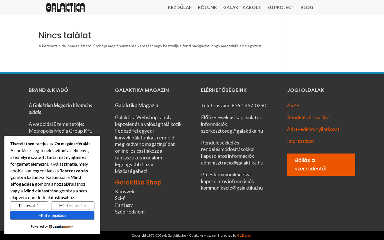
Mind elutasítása (72, 205)
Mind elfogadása (52, 215)
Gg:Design (244, 235)
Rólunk (207, 7)
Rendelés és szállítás (309, 117)
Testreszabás (29, 205)
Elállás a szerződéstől (310, 164)
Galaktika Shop (138, 182)
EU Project (280, 7)
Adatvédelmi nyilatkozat (313, 129)
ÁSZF (293, 105)
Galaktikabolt (242, 7)
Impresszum (300, 141)
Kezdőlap (180, 7)
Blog (307, 7)
